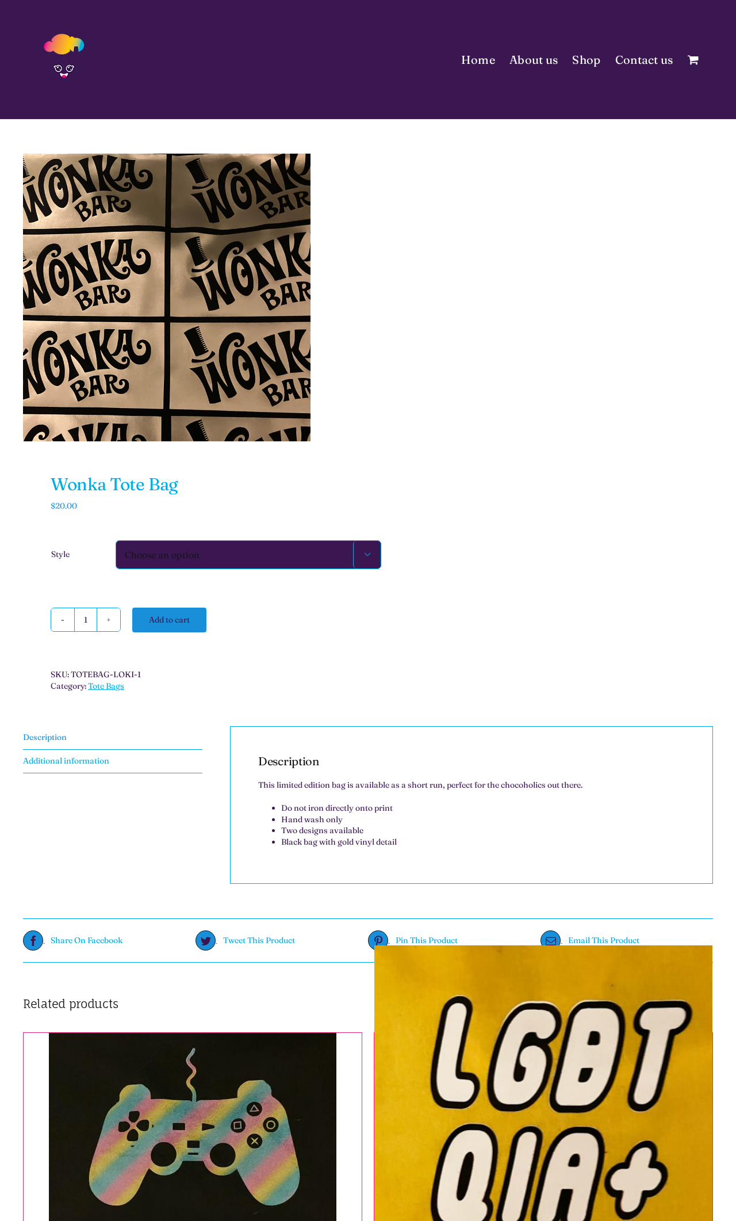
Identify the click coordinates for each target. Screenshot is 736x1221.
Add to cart (169, 620)
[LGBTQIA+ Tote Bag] (543, 1114)
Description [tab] (45, 737)
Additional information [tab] (66, 761)
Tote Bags (106, 686)
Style (60, 554)
